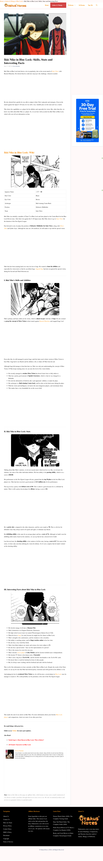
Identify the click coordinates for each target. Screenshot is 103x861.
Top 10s (90, 5)
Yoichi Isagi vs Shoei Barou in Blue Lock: (21, 740)
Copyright (6, 838)
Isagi (19, 635)
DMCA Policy (7, 832)
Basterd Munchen (45, 321)
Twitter (14, 731)
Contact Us (6, 819)
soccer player (21, 652)
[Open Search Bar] (96, 5)
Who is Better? (39, 740)
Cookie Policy (7, 829)
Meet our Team (7, 823)
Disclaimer (6, 835)
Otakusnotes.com (83, 829)
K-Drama (82, 5)
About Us (6, 816)
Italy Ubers (55, 71)
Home (2, 1)
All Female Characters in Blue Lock (19, 745)
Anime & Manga (10, 1)
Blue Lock (19, 1)
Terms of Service (8, 842)
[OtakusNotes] (15, 5)
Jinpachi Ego (39, 269)
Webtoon (70, 5)
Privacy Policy (7, 826)
